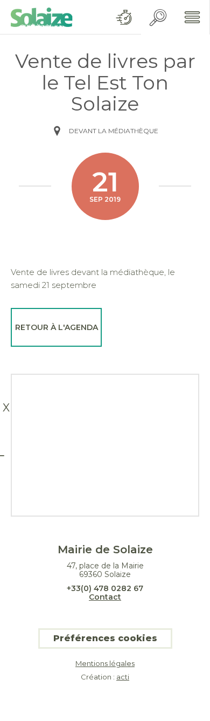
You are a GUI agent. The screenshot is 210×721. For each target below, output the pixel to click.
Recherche (158, 17)
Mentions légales (105, 664)
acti (122, 676)
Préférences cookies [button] (105, 638)
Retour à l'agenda (56, 327)
